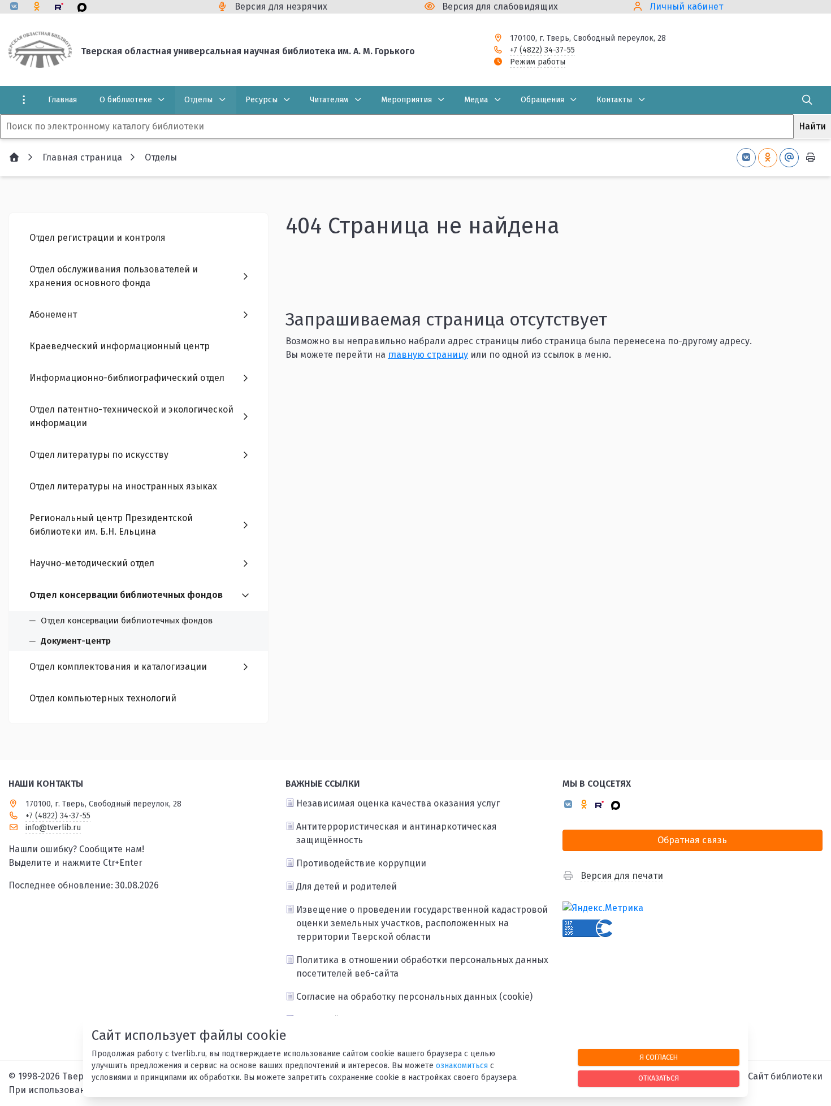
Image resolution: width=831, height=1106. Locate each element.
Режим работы (537, 62)
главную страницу (428, 354)
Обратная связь (692, 840)
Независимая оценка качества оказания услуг (398, 803)
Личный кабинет (686, 6)
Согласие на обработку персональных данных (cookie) (414, 996)
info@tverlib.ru (53, 827)
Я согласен (658, 1057)
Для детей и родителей (346, 886)
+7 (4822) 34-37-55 (542, 50)
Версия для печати (622, 875)
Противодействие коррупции (361, 863)
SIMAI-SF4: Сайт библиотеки (763, 1076)
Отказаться (658, 1078)
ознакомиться (462, 1065)
